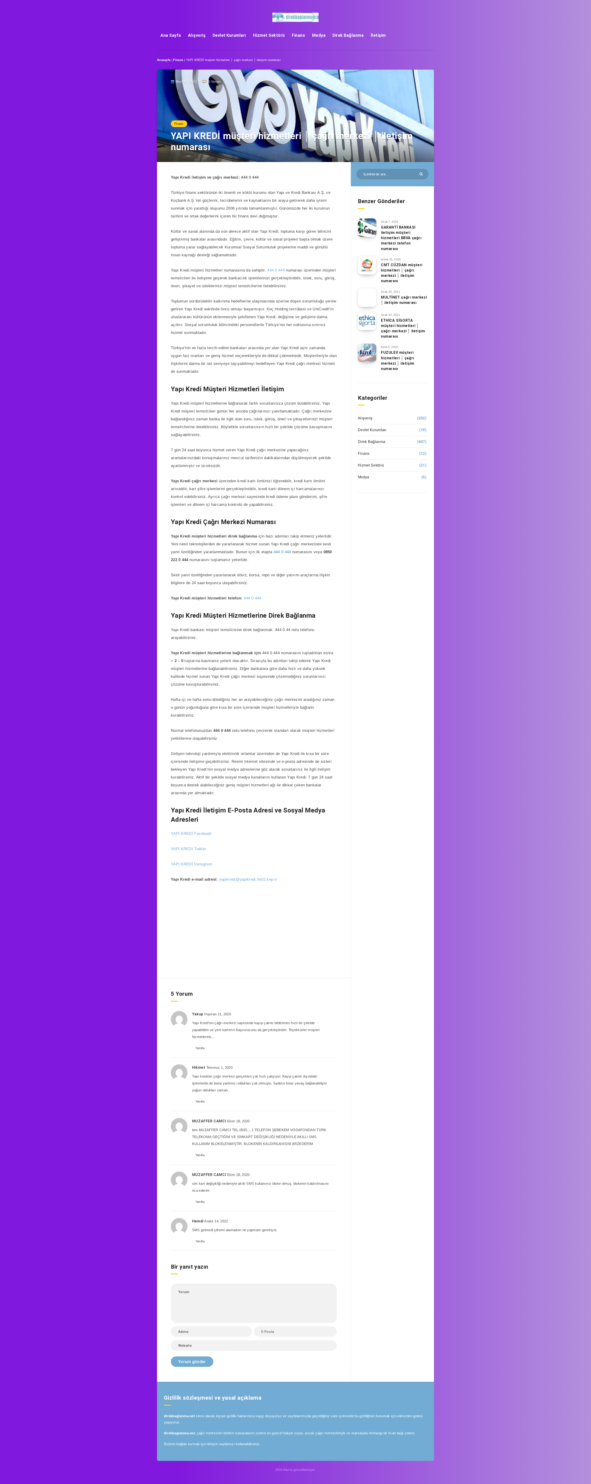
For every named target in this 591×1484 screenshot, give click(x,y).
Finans (298, 35)
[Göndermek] (421, 173)
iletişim (212, 1444)
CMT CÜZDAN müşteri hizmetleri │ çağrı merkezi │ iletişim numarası (401, 273)
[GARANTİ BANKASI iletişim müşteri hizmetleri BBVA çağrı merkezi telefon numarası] (367, 227)
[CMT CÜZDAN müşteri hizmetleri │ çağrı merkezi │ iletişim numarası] (367, 265)
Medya (319, 35)
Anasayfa (163, 60)
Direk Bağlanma (348, 35)
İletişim (378, 35)
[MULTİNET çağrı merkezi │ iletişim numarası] (367, 297)
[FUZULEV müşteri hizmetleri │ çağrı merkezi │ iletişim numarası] (367, 353)
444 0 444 (250, 177)
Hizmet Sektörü (269, 35)
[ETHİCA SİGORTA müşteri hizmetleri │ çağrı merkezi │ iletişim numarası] (367, 320)
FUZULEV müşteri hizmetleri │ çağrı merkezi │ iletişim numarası (397, 360)
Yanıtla (200, 1048)
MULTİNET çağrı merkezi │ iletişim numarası (404, 300)
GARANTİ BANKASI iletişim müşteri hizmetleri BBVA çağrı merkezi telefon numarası (401, 238)
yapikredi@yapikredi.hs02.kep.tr (248, 879)
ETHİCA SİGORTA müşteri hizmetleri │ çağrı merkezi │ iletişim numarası (403, 328)
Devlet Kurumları (229, 35)
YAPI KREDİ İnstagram (191, 864)
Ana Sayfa (170, 35)
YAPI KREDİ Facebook (191, 833)
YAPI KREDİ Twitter (188, 849)
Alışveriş (197, 35)
